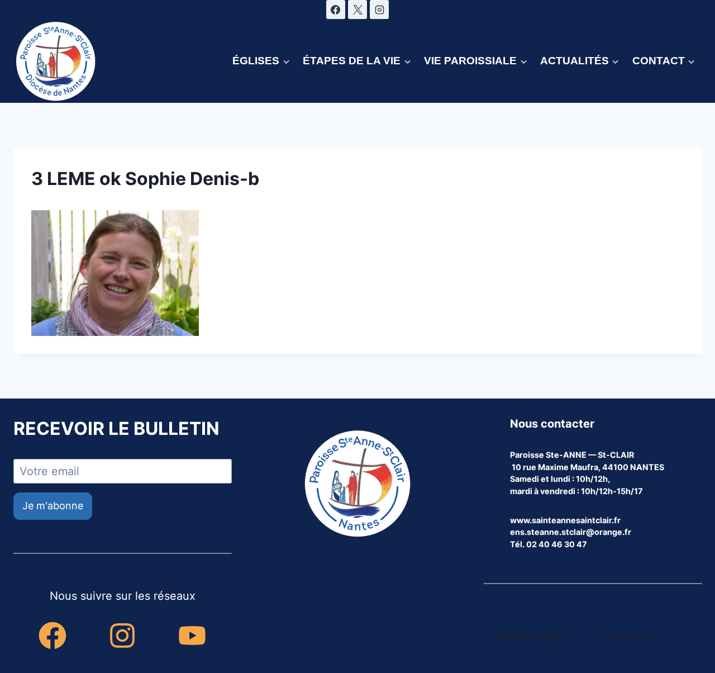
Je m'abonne (52, 505)
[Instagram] (379, 9)
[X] (357, 9)
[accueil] (357, 485)
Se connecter (628, 636)
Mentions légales (530, 636)
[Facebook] (335, 9)
